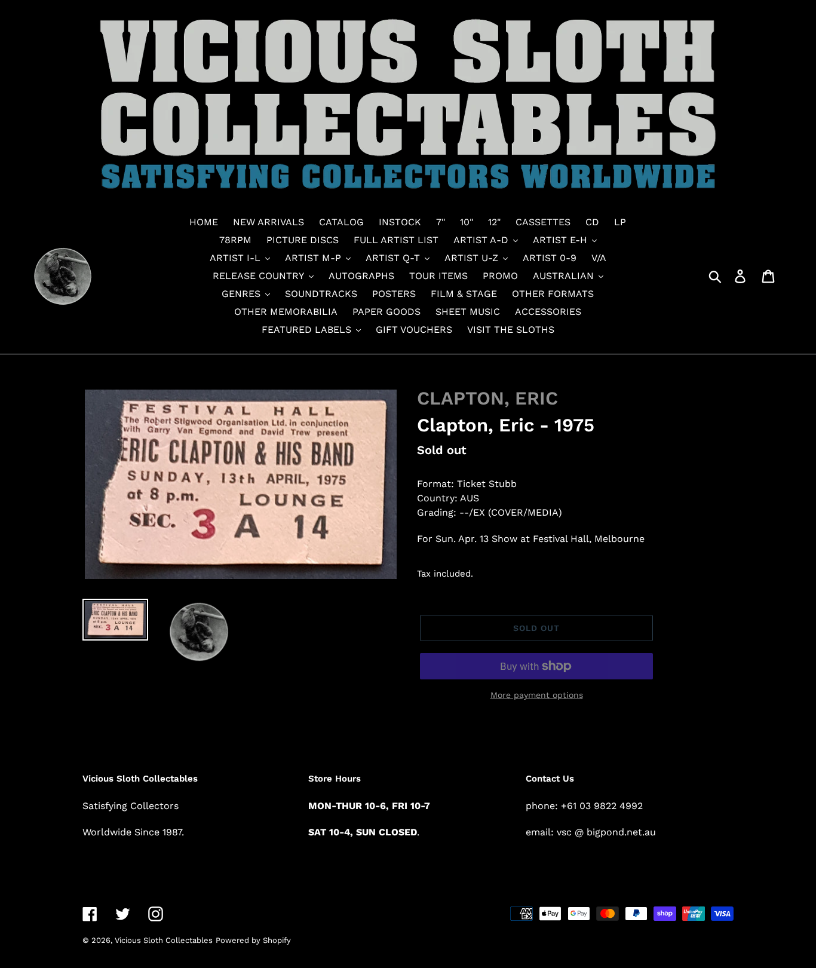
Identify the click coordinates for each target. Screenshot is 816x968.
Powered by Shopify (253, 940)
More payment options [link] (536, 695)
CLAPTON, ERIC (487, 398)
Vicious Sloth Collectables (164, 940)
